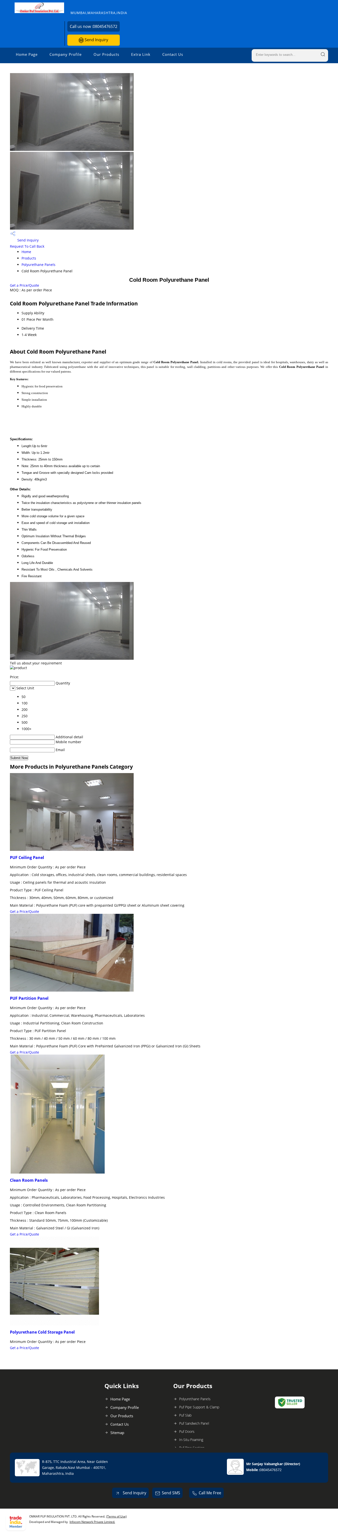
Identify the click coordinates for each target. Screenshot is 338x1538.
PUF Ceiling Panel (27, 857)
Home (26, 251)
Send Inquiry (96, 39)
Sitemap (117, 1432)
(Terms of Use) (116, 1516)
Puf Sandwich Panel (194, 1423)
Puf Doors (186, 1431)
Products (29, 258)
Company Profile (65, 54)
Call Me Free (210, 1493)
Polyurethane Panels (38, 264)
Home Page (27, 54)
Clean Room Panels (29, 1180)
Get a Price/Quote (24, 285)
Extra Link (140, 54)
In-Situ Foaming (191, 1439)
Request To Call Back (27, 246)
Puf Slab (185, 1415)
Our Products (106, 54)
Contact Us (172, 54)
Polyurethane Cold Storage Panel (42, 1332)
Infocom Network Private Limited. (92, 1522)
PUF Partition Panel (29, 998)
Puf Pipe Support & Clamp (199, 1407)
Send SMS (171, 1493)
